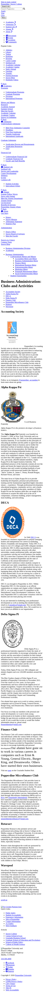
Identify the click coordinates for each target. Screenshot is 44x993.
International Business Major (25, 265)
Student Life (10, 27)
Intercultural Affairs (13, 186)
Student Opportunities (18, 276)
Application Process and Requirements (20, 144)
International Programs (14, 98)
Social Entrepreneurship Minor (26, 274)
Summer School (7, 109)
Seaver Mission (11, 219)
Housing (9, 59)
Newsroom (12, 36)
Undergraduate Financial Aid (16, 157)
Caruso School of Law (14, 936)
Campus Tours (6, 242)
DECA (8, 296)
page (9, 770)
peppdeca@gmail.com (17, 605)
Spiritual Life (10, 63)
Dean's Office (11, 232)
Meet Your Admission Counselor (18, 128)
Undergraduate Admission (10, 124)
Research (4, 105)
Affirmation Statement (14, 222)
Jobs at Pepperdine (12, 919)
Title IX (8, 988)
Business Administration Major (26, 261)
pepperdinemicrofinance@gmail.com (14, 819)
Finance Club (11, 300)
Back (4, 84)
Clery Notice (10, 984)
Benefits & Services (8, 205)
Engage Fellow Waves (9, 194)
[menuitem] (24, 22)
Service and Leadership (9, 171)
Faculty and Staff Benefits (15, 161)
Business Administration (15, 254)
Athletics (9, 50)
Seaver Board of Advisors (15, 234)
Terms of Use (11, 986)
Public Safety (10, 913)
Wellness (4, 176)
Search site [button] (6, 6)
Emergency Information (14, 917)
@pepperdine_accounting (28, 380)
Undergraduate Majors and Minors (23, 257)
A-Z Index (9, 924)
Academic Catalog (12, 67)
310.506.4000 (6, 959)
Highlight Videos (12, 80)
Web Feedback (11, 926)
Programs (4, 88)
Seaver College (11, 934)
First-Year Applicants (13, 132)
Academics (10, 22)
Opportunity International (17, 798)
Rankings (9, 56)
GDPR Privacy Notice (14, 981)
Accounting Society (13, 292)
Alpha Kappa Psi (12, 294)
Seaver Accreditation (8, 117)
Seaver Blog (10, 78)
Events (10, 38)
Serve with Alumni (8, 196)
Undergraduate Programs (15, 92)
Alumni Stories (6, 201)
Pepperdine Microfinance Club (17, 302)
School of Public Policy (14, 942)
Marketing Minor (21, 269)
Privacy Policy (11, 979)
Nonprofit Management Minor (26, 271)
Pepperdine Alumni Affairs (11, 207)
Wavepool (9, 307)
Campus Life (6, 180)
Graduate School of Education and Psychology (23, 940)
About (8, 32)
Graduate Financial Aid (14, 159)
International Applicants (14, 136)
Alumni (9, 29)
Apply (3, 11)
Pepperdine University (23, 975)
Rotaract (9, 304)
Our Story (4, 213)
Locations (11, 40)
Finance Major (20, 263)
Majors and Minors (8, 102)
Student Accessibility (13, 915)
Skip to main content (8, 2)
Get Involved (6, 203)
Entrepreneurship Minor (24, 267)
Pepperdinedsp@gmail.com (11, 724)
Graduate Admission (8, 140)
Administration (6, 228)
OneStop (9, 71)
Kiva (3, 798)
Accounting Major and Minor (26, 259)
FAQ (7, 149)
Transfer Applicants (13, 134)
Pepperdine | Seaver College (11, 4)
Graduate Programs (13, 94)
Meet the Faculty (7, 111)
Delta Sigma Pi (11, 298)
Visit (2, 13)
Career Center (11, 61)
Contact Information (13, 921)
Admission (10, 25)
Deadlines (9, 130)
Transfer (9, 73)
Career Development (8, 173)
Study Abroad (11, 69)
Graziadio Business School (16, 938)
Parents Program (12, 76)
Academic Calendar (13, 65)
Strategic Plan (11, 224)
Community (12, 42)
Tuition (8, 54)
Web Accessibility (12, 990)
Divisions (9, 96)
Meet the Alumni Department (12, 198)
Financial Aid (6, 153)
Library (8, 52)
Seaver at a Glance (8, 240)
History (8, 217)
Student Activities (12, 184)
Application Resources (14, 146)
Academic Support (8, 107)
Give (3, 15)
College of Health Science (15, 944)
